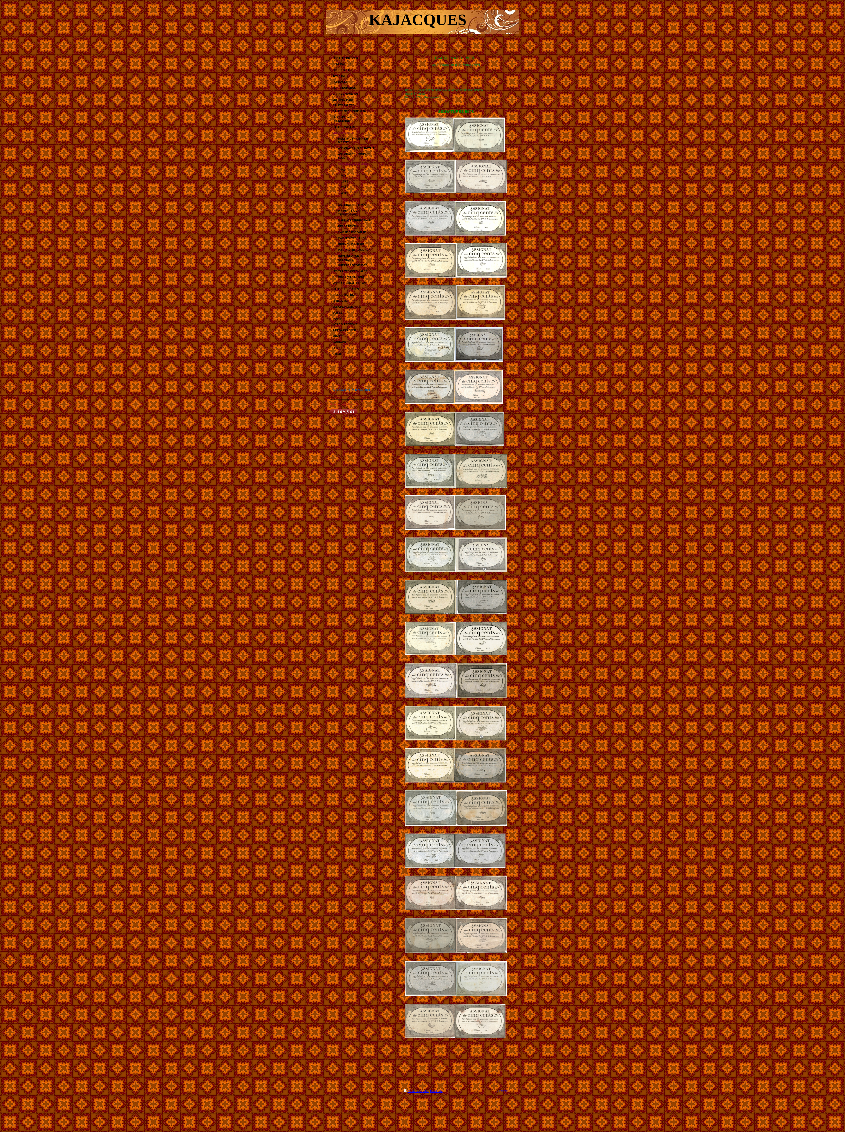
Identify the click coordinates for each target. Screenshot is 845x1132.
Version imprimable (418, 1091)
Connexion (502, 1090)
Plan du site (436, 1091)
